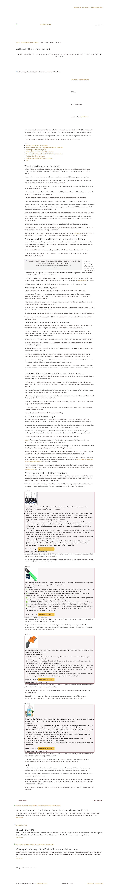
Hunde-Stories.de (42, 883)
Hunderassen (82, 280)
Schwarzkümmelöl (30, 469)
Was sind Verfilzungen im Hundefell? (37, 145)
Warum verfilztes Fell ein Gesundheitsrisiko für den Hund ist (44, 154)
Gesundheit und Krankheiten (29, 42)
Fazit (27, 160)
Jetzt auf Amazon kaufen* (46, 549)
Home (18, 42)
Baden (26, 440)
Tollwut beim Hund (25, 829)
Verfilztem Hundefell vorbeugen (35, 156)
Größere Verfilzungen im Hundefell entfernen (39, 152)
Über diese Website (97, 8)
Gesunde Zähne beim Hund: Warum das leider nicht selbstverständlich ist (52, 810)
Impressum (77, 8)
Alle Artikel (99, 25)
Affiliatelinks (84, 117)
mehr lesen (19, 818)
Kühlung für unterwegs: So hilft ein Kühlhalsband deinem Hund (47, 849)
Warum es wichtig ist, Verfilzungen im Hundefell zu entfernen (44, 147)
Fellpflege (77, 233)
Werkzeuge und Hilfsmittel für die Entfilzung (39, 158)
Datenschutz (86, 8)
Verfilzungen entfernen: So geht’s (36, 150)
